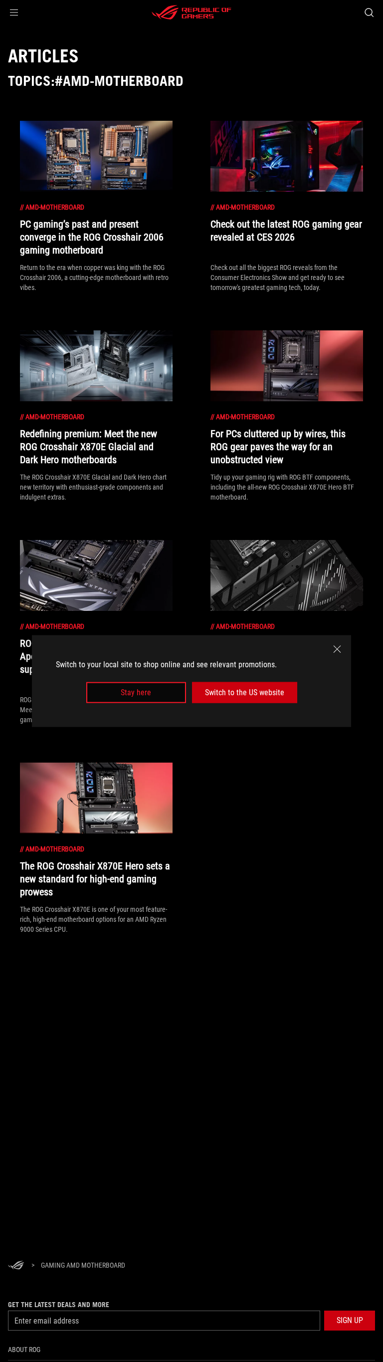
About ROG (24, 1350)
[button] (14, 12)
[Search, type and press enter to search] (369, 12)
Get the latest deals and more (58, 1305)
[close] (337, 649)
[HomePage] (16, 1266)
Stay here (136, 692)
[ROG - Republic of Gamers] (191, 12)
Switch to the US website (244, 692)
